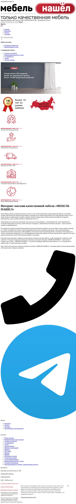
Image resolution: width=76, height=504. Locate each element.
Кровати (7, 449)
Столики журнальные (11, 463)
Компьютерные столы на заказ (14, 439)
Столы (6, 58)
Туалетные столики (10, 458)
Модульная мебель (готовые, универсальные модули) (21, 464)
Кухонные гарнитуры (11, 45)
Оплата (6, 32)
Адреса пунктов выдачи (7, 486)
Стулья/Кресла (9, 56)
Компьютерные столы (11, 47)
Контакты (7, 31)
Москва (3, 24)
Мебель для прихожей (11, 448)
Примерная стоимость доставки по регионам (12, 490)
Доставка (7, 34)
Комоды (7, 453)
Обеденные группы (10, 456)
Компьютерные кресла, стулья (13, 55)
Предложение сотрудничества (13, 428)
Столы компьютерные (11, 459)
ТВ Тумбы (7, 451)
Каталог (7, 29)
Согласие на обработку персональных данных (13, 483)
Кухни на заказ (9, 438)
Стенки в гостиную (10, 53)
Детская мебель (9, 446)
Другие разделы (9, 60)
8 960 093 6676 (8, 37)
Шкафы (6, 454)
